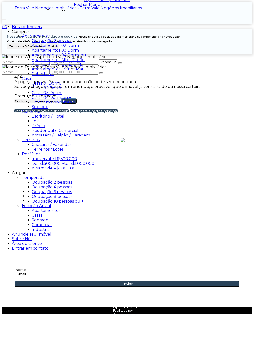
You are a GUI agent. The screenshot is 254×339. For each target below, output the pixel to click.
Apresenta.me (127, 307)
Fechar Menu (87, 4)
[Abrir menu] (4, 18)
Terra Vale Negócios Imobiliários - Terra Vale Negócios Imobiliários (78, 8)
